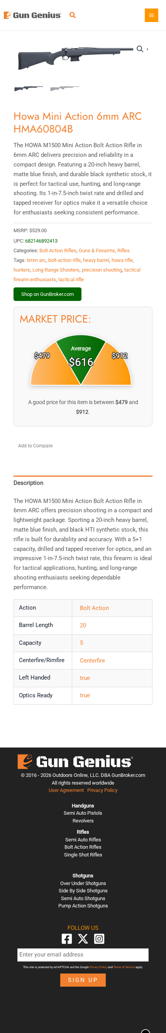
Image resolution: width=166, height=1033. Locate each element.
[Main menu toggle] (151, 15)
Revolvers (83, 821)
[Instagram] (99, 939)
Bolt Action (94, 608)
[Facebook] (67, 939)
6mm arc (36, 260)
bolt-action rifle (64, 260)
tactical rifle (71, 279)
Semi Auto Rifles (83, 840)
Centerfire (92, 660)
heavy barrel (96, 260)
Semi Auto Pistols (83, 813)
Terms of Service (124, 967)
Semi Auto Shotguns (83, 898)
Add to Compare (35, 446)
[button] (72, 16)
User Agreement (66, 790)
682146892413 (41, 241)
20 (83, 625)
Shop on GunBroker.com (47, 294)
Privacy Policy (102, 790)
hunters (22, 270)
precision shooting (102, 270)
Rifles (123, 250)
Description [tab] (28, 482)
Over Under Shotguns (83, 883)
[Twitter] (83, 939)
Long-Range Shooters (56, 270)
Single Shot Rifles (83, 855)
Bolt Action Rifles (57, 250)
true (85, 678)
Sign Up (83, 980)
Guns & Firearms (97, 250)
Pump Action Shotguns (83, 906)
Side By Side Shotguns (83, 891)
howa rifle (122, 260)
